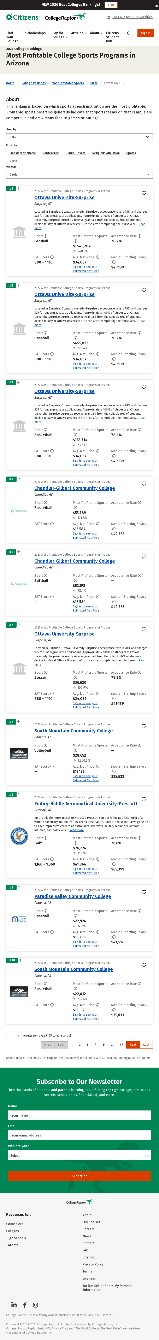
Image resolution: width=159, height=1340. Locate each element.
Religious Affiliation (106, 153)
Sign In (145, 33)
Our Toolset (91, 1222)
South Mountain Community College (73, 731)
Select (15, 1155)
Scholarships (35, 33)
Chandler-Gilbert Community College (74, 488)
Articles (77, 33)
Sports (131, 153)
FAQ (85, 1250)
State (94, 83)
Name (12, 1106)
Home (10, 83)
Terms (87, 1271)
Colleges (12, 1231)
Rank (13, 137)
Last (146, 1044)
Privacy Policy (93, 1264)
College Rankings (34, 83)
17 (121, 1045)
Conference (51, 153)
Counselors (14, 1224)
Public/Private (76, 153)
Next (133, 1044)
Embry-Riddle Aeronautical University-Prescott (85, 804)
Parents (12, 1245)
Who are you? (18, 1146)
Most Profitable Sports (68, 83)
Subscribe (80, 1176)
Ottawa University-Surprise (64, 197)
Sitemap (89, 1257)
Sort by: (11, 129)
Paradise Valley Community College (72, 896)
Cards (13, 174)
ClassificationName (23, 153)
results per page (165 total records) (47, 1035)
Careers (89, 1229)
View (111, 5)
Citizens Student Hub (112, 37)
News (87, 1236)
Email (12, 1126)
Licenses (89, 1278)
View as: (11, 167)
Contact (88, 1243)
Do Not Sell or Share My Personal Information (108, 1288)
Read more (76, 830)
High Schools (16, 1238)
